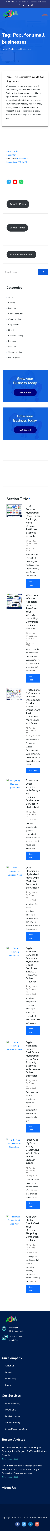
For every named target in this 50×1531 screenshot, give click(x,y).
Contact (8, 1372)
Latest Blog (10, 1378)
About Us (9, 1365)
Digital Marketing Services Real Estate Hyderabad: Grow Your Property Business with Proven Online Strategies (33, 1059)
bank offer (11, 154)
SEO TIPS (12, 346)
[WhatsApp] (21, 182)
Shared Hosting (15, 352)
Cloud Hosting (14, 319)
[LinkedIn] (28, 5)
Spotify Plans (18, 204)
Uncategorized (14, 357)
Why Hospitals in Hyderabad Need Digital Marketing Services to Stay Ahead (33, 877)
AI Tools (11, 297)
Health (11, 330)
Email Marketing (12, 1403)
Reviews (12, 341)
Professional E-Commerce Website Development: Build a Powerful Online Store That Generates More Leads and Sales (34, 706)
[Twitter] (23, 5)
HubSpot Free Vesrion (21, 254)
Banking (11, 302)
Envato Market (17, 227)
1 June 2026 (31, 819)
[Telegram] (9, 182)
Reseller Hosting (15, 335)
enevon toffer (13, 151)
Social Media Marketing (16, 1429)
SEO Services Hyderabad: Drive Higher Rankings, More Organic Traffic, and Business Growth (33, 521)
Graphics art (13, 324)
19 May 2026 (31, 1176)
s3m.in (34, 541)
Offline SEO (10, 1409)
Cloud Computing (15, 314)
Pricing (8, 1385)
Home (4, 49)
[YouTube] (15, 182)
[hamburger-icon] (45, 14)
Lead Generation (13, 1416)
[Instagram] (32, 5)
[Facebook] (19, 5)
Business (12, 308)
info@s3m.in (14, 1340)
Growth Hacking (12, 1422)
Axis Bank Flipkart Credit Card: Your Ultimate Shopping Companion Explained (32, 1228)
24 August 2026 (30, 549)
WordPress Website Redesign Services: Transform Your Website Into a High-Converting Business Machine (22, 1469)
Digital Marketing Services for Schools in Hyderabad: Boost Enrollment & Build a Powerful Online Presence (32, 965)
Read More (30, 583)
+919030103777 (17, 1336)
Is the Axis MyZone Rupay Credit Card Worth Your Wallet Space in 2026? (32, 1151)
